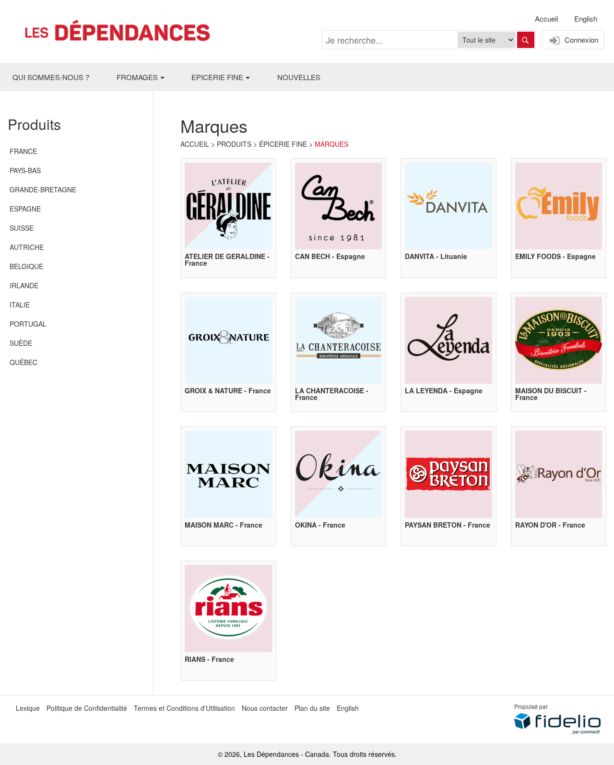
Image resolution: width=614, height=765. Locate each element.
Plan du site (312, 708)
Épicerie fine (283, 144)
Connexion (580, 40)
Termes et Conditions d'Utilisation (184, 708)
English (585, 18)
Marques (331, 144)
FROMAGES (137, 77)
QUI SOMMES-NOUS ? (50, 77)
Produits (234, 144)
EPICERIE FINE (217, 77)
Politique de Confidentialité (87, 708)
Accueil (546, 18)
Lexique (28, 708)
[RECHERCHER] (525, 40)
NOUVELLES (298, 77)
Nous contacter (265, 708)
